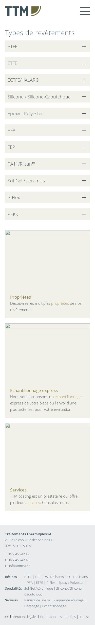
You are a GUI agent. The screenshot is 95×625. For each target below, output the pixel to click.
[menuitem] (7, 616)
